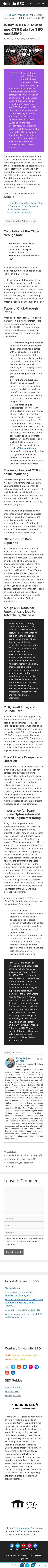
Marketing (23, 15)
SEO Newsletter (31, 1549)
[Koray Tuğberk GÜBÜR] (10, 1067)
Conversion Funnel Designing (24, 206)
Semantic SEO (12, 1391)
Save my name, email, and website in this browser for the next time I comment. (24, 1241)
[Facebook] (38, 1058)
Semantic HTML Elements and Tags (22, 1310)
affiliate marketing (26, 448)
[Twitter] (41, 1058)
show (33, 221)
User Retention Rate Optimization (26, 203)
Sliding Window (12, 1288)
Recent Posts (17, 1053)
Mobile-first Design (19, 209)
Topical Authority (13, 1387)
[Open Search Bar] (31, 3)
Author (7, 1053)
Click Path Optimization (21, 212)
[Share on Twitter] (27, 1565)
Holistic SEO (13, 3)
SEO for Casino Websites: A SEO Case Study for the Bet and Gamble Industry (24, 1302)
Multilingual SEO (13, 1395)
